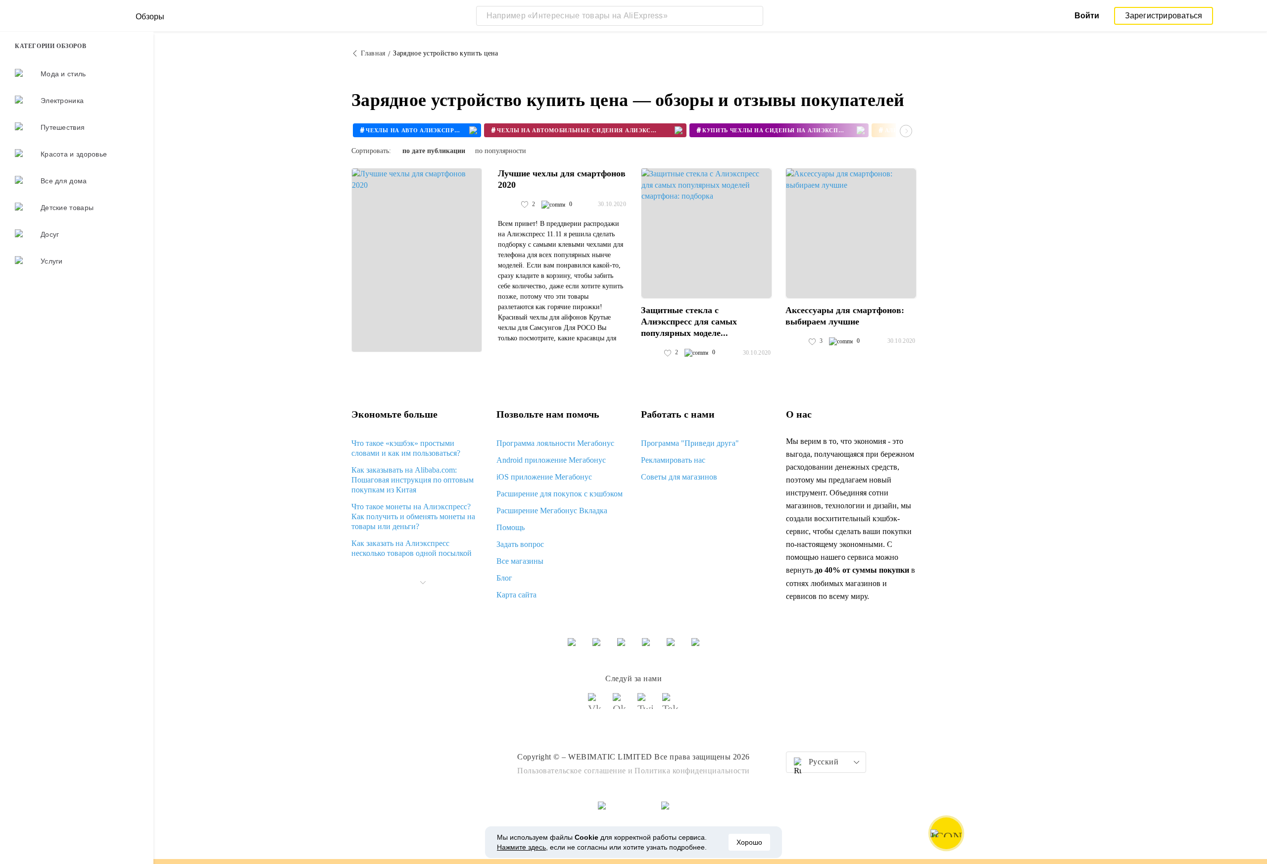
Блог (504, 578)
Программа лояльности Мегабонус (555, 443)
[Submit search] (753, 16)
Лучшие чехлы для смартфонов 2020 (562, 179)
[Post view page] (416, 260)
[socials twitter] (646, 705)
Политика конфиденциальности (692, 770)
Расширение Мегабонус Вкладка (551, 510)
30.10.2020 (612, 204)
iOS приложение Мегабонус (544, 477)
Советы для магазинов (679, 477)
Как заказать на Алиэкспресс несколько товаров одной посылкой (411, 548)
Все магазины (519, 561)
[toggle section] (423, 583)
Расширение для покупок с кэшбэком (559, 493)
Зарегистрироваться (1164, 15)
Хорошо (749, 842)
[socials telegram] (670, 705)
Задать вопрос (520, 544)
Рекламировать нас (673, 460)
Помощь (510, 527)
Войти (1086, 15)
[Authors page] (508, 205)
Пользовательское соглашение (571, 770)
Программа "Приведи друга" (690, 443)
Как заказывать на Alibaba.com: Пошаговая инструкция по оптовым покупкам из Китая (412, 480)
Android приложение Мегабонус (551, 460)
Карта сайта (516, 595)
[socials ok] (621, 705)
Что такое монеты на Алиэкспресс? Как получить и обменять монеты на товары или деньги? (413, 516)
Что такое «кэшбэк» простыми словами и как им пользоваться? (405, 448)
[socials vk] (596, 705)
